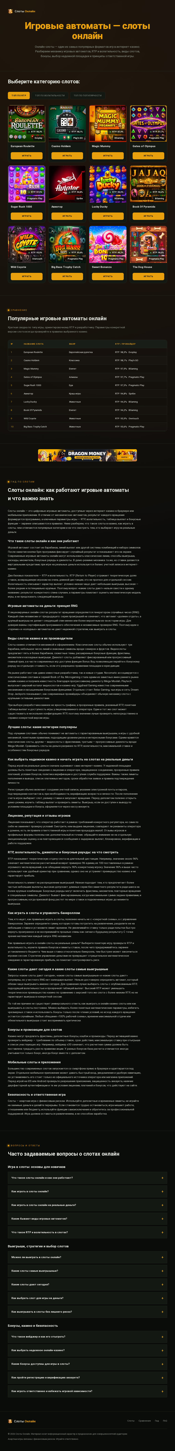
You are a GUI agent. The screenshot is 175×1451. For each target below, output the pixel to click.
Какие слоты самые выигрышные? (34, 1270)
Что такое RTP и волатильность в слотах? (39, 1232)
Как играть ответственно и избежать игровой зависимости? (51, 1391)
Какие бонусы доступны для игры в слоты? (40, 1363)
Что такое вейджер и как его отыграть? (38, 1336)
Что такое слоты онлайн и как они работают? (42, 1177)
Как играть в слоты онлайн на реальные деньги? (43, 1205)
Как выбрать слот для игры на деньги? (37, 1298)
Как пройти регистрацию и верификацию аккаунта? (45, 1377)
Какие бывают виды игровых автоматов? (39, 1218)
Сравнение (145, 1420)
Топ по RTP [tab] (18, 95)
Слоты (130, 1420)
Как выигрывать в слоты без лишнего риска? (41, 1311)
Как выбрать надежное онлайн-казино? (38, 1350)
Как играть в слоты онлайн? (30, 1191)
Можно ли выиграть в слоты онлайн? (36, 1257)
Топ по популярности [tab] (88, 95)
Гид (157, 1420)
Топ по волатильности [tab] (50, 95)
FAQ (165, 1420)
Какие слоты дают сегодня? (30, 1284)
